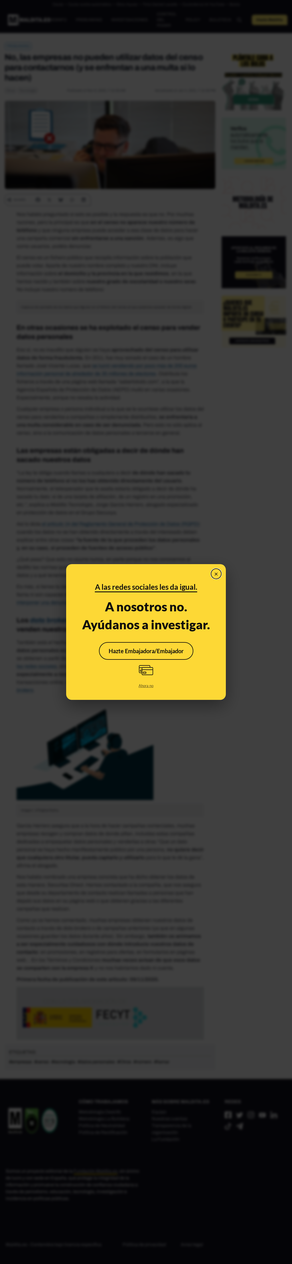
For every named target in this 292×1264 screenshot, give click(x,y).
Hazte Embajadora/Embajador (146, 651)
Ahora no (146, 685)
